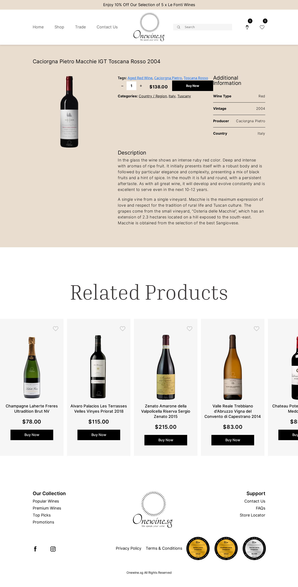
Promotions (43, 522)
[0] (247, 27)
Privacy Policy (128, 548)
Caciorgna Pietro (168, 78)
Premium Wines (47, 508)
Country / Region (153, 96)
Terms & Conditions (164, 548)
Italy (172, 96)
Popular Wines (46, 501)
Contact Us (107, 27)
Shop (59, 27)
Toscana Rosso (196, 78)
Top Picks (42, 515)
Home (38, 27)
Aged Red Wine (140, 78)
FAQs (260, 508)
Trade (80, 27)
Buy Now (192, 86)
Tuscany (184, 96)
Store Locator (252, 515)
